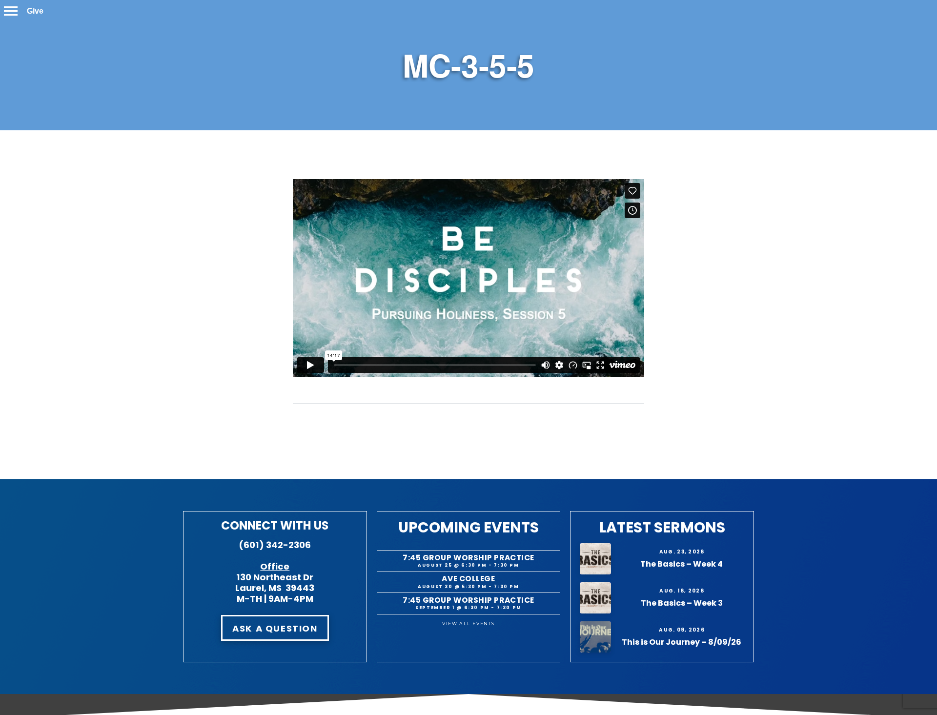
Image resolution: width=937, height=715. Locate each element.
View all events (468, 623)
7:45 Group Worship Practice (468, 557)
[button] (11, 11)
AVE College (468, 578)
